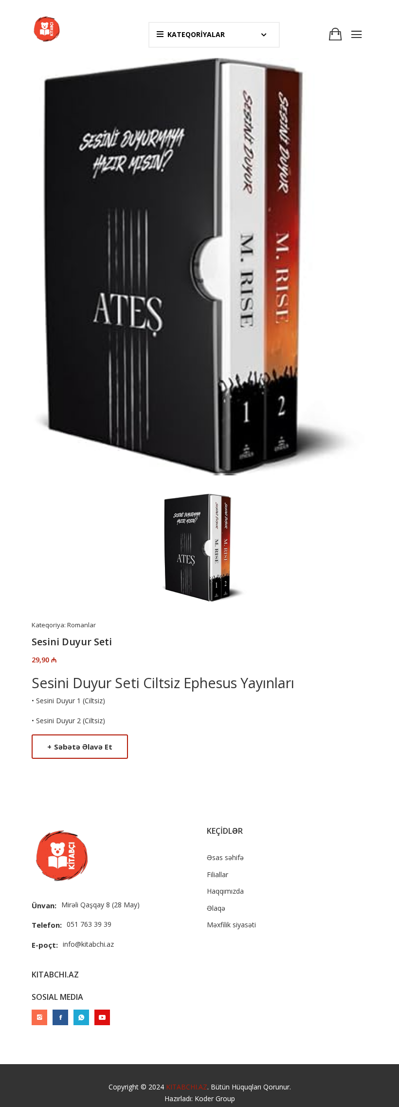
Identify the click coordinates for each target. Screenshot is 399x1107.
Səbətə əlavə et (79, 746)
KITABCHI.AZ (186, 1086)
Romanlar (81, 624)
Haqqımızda (225, 891)
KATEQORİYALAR (196, 34)
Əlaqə (216, 908)
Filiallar (217, 874)
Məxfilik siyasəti (231, 924)
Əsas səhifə (225, 857)
